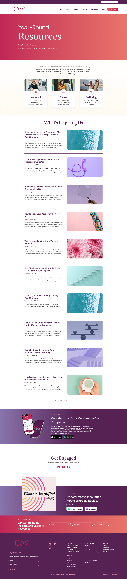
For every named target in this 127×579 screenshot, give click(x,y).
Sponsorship (106, 547)
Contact (69, 560)
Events (61, 9)
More (103, 9)
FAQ (68, 562)
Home (12, 2)
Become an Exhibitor (108, 549)
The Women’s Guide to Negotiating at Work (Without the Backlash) (42, 324)
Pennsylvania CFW (72, 547)
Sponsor (88, 2)
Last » (70, 401)
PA (29, 2)
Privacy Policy (106, 574)
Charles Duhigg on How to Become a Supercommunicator (41, 160)
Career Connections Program (93, 552)
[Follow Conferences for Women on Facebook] (58, 467)
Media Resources (71, 566)
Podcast (105, 545)
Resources (87, 545)
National (42, 2)
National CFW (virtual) (73, 551)
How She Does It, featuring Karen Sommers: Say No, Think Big (39, 351)
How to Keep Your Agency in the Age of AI (42, 215)
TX (34, 2)
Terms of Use (114, 574)
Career (85, 9)
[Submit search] (102, 2)
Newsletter (105, 543)
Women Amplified (89, 543)
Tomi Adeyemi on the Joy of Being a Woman (41, 242)
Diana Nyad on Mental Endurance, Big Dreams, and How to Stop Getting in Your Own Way (42, 134)
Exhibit (96, 2)
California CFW (71, 543)
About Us (69, 558)
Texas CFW (70, 549)
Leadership (77, 9)
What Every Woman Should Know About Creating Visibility (43, 187)
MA (24, 2)
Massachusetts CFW (72, 545)
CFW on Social (106, 551)
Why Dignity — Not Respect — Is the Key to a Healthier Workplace (43, 378)
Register (114, 9)
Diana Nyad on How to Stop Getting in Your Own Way (42, 296)
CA (19, 2)
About (68, 9)
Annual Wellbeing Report (91, 560)
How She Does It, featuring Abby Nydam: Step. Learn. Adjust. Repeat (43, 269)
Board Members (71, 564)
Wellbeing (94, 9)
